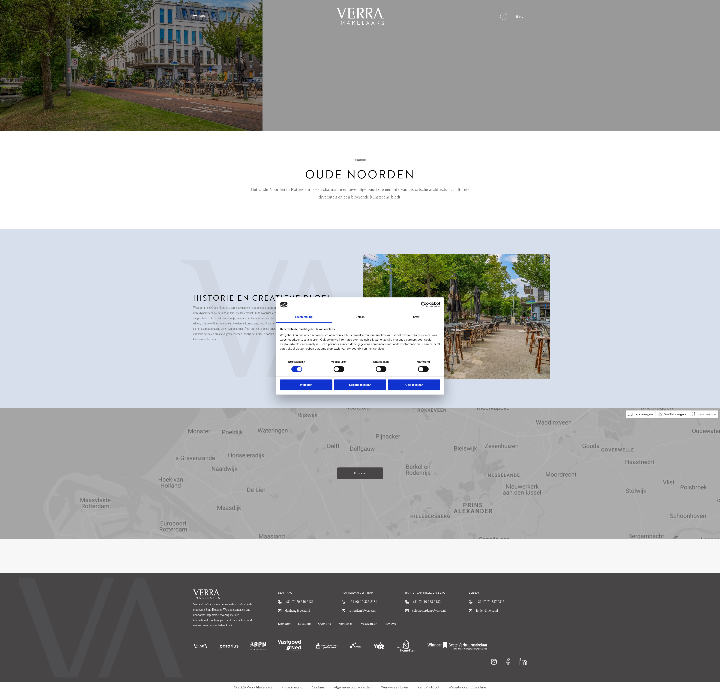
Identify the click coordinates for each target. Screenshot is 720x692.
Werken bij (345, 623)
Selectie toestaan (360, 384)
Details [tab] (360, 316)
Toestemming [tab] (304, 316)
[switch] (339, 369)
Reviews (390, 623)
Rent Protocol (428, 687)
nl (521, 16)
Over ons (324, 623)
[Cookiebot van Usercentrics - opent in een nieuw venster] (423, 304)
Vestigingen (369, 623)
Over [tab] (416, 316)
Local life (304, 623)
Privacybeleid (291, 687)
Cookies (318, 687)
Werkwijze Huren (394, 687)
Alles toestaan (414, 384)
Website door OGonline (467, 687)
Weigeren (306, 384)
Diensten (284, 623)
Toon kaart (360, 473)
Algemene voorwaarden (353, 687)
